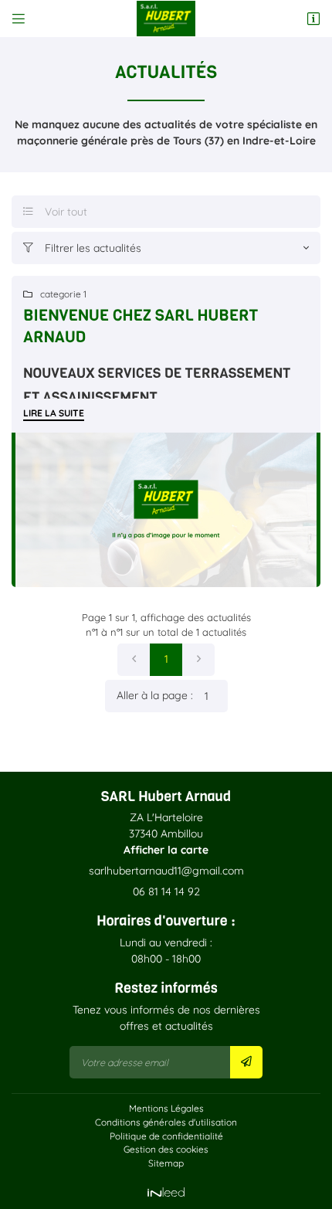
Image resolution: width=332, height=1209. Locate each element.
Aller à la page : (155, 695)
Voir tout (55, 212)
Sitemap (166, 1163)
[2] (198, 660)
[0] (133, 660)
